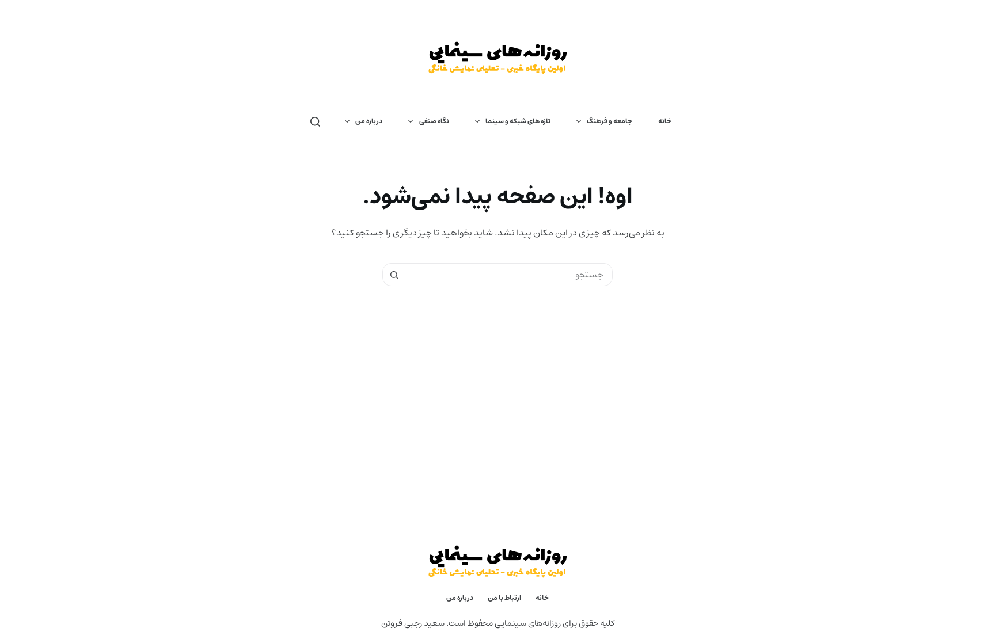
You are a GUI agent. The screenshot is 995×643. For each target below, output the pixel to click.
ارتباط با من (504, 598)
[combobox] (508, 274)
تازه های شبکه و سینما (517, 121)
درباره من (368, 121)
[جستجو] (315, 122)
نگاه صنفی (434, 121)
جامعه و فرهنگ (609, 121)
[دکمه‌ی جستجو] (394, 275)
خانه (664, 121)
